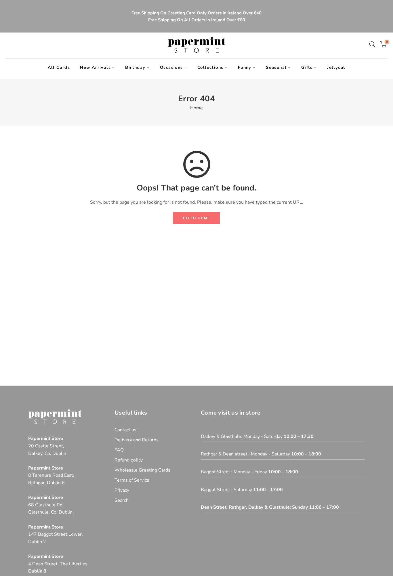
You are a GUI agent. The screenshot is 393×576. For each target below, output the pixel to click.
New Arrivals (95, 67)
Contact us (125, 430)
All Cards (59, 67)
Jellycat (336, 67)
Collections (210, 67)
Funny (244, 67)
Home (196, 108)
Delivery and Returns (137, 440)
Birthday (135, 67)
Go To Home (196, 218)
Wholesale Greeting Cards (142, 470)
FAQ (119, 450)
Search (122, 500)
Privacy (122, 490)
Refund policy (129, 460)
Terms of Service (132, 480)
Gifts (307, 67)
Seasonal (276, 67)
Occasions (171, 67)
